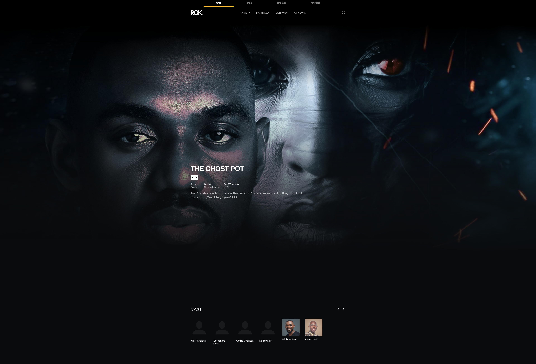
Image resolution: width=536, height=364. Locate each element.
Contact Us (300, 13)
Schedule (245, 13)
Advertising (281, 13)
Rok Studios (262, 13)
